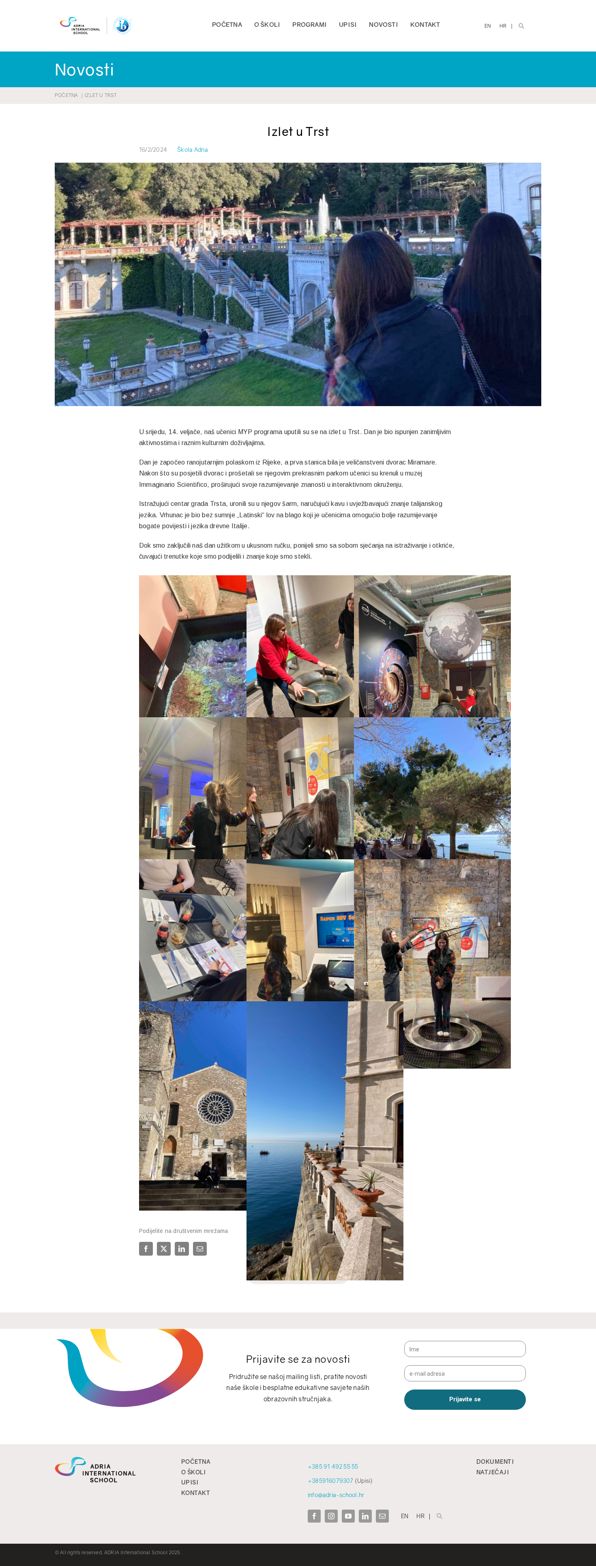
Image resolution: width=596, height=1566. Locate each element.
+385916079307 (331, 1480)
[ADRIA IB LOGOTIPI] (96, 15)
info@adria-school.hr (336, 1494)
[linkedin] (365, 1516)
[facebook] (314, 1516)
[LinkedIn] (182, 1249)
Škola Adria (192, 149)
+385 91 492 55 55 (333, 1466)
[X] (164, 1249)
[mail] (382, 1516)
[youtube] (348, 1516)
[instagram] (331, 1516)
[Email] (200, 1249)
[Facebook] (147, 1249)
